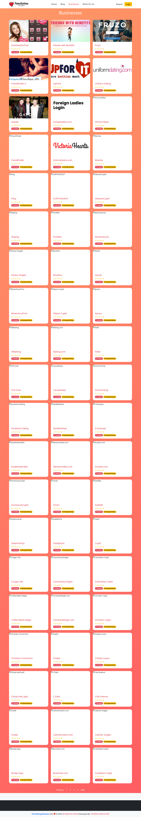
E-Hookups (100, 428)
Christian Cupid (103, 619)
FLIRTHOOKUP (60, 198)
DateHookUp (18, 543)
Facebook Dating (19, 428)
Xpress (98, 313)
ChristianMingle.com (63, 619)
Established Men (19, 466)
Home (54, 4)
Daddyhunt (58, 543)
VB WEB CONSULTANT (100, 814)
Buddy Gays (17, 773)
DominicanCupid (19, 504)
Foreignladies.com (62, 121)
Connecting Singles (63, 581)
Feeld (97, 351)
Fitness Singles (18, 275)
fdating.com (59, 351)
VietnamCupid (102, 198)
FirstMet (57, 236)
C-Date (56, 696)
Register (119, 4)
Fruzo (98, 45)
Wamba (99, 160)
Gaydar (15, 121)
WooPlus (57, 275)
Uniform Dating (103, 83)
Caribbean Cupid (103, 773)
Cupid (98, 543)
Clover (56, 504)
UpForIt (57, 83)
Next (83, 790)
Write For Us (88, 4)
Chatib (14, 734)
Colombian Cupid (104, 581)
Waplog (15, 236)
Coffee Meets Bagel (21, 619)
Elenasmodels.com (62, 466)
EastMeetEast (60, 428)
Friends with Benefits (63, 45)
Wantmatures (102, 236)
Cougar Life (17, 581)
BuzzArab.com (60, 773)
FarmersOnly (101, 390)
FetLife (98, 275)
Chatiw (56, 658)
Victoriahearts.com (62, 160)
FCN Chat (16, 390)
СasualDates (59, 390)
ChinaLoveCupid (19, 696)
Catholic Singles (103, 734)
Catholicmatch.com (63, 734)
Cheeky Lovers (102, 658)
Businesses (74, 4)
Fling (13, 198)
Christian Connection (22, 658)
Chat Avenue (101, 696)
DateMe (99, 504)
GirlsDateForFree (20, 45)
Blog (62, 4)
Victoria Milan (102, 121)
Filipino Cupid (60, 313)
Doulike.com (101, 466)
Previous (60, 790)
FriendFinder (17, 160)
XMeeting (16, 351)
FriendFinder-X (18, 83)
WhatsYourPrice (19, 313)
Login (128, 4)
